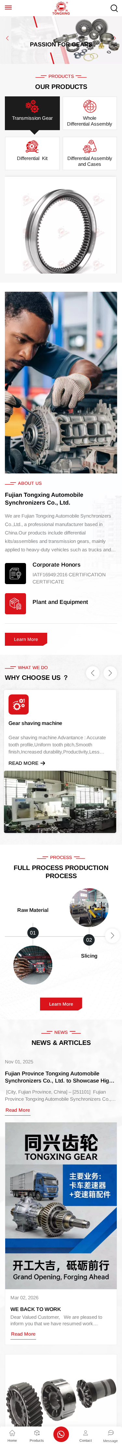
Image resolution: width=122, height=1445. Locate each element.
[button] (7, 38)
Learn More (26, 639)
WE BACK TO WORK (35, 1309)
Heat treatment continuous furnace (50, 723)
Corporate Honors (56, 565)
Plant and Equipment (60, 602)
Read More (24, 763)
